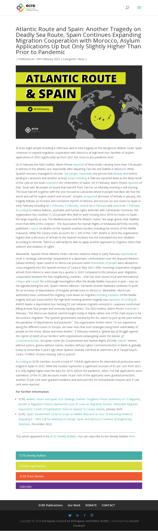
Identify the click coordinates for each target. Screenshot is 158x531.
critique (20, 281)
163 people (71, 173)
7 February (133, 205)
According (22, 210)
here (132, 436)
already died (120, 173)
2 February (56, 205)
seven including (77, 178)
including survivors (108, 295)
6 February (100, 205)
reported (78, 164)
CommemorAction (27, 340)
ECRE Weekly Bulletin (63, 436)
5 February (71, 205)
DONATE (91, 505)
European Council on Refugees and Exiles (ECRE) (75, 521)
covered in (51, 183)
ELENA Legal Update (32, 466)
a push (35, 281)
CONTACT (108, 505)
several (84, 205)
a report (33, 228)
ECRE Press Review (32, 476)
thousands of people (104, 263)
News (81, 59)
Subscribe (26, 486)
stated (128, 308)
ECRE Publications (51, 505)
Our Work (74, 505)
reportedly (85, 173)
